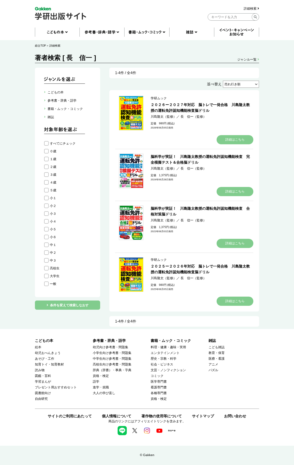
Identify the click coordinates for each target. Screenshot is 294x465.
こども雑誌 (217, 347)
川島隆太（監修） (163, 116)
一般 (53, 284)
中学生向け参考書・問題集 (112, 358)
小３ (53, 213)
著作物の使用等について (161, 416)
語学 (96, 381)
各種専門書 (159, 393)
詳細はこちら (235, 139)
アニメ (213, 364)
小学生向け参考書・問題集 (112, 353)
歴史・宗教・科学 (163, 358)
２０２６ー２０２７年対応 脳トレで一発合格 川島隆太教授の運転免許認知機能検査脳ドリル (200, 107)
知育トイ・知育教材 (49, 364)
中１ (53, 245)
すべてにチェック (63, 143)
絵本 (38, 347)
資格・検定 (101, 376)
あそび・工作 (44, 358)
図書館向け (43, 393)
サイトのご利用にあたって (70, 416)
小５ (53, 229)
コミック (157, 376)
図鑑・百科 (43, 376)
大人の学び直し (104, 393)
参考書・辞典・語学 (109, 340)
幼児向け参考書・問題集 (110, 347)
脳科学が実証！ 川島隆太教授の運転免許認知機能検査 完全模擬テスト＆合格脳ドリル (200, 159)
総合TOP (40, 45)
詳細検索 (250, 8)
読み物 (40, 370)
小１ (53, 198)
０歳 (53, 151)
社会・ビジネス (162, 364)
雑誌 (212, 340)
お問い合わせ (235, 416)
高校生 (54, 268)
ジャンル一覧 (247, 59)
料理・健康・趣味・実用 (168, 347)
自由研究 (41, 399)
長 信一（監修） (193, 116)
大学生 (54, 276)
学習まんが (43, 381)
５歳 (53, 190)
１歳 (53, 159)
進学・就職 (101, 387)
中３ (53, 260)
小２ (53, 206)
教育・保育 (217, 353)
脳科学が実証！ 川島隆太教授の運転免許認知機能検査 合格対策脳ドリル (200, 211)
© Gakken (147, 455)
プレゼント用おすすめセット (56, 387)
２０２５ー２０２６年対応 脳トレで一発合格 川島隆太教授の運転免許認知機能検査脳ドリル (200, 269)
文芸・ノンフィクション (168, 370)
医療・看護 (217, 358)
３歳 (53, 174)
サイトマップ (203, 416)
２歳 (53, 167)
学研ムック (159, 98)
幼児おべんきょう (48, 353)
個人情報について (116, 416)
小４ (53, 221)
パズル (213, 370)
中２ (53, 252)
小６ (53, 237)
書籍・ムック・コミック (171, 340)
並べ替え (214, 84)
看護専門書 (159, 387)
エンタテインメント (165, 353)
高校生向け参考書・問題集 (112, 364)
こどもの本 (44, 340)
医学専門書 (159, 381)
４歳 (53, 182)
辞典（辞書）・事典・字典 (112, 370)
